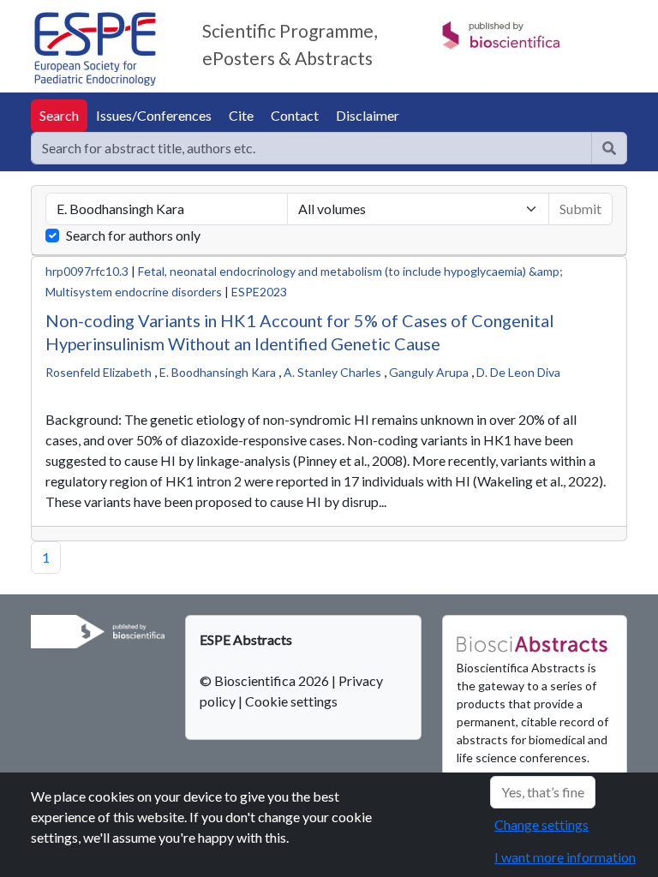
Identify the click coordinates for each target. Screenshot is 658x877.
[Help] (609, 148)
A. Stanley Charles (332, 372)
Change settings (541, 824)
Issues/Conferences (154, 115)
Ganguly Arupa (429, 372)
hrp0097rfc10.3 (87, 271)
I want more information (565, 857)
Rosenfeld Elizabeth (98, 372)
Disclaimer (367, 115)
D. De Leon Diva (518, 372)
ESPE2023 (259, 291)
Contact (295, 115)
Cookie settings (291, 701)
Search (59, 115)
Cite (241, 115)
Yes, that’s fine (542, 792)
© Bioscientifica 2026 (266, 680)
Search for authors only (133, 235)
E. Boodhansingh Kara (217, 372)
